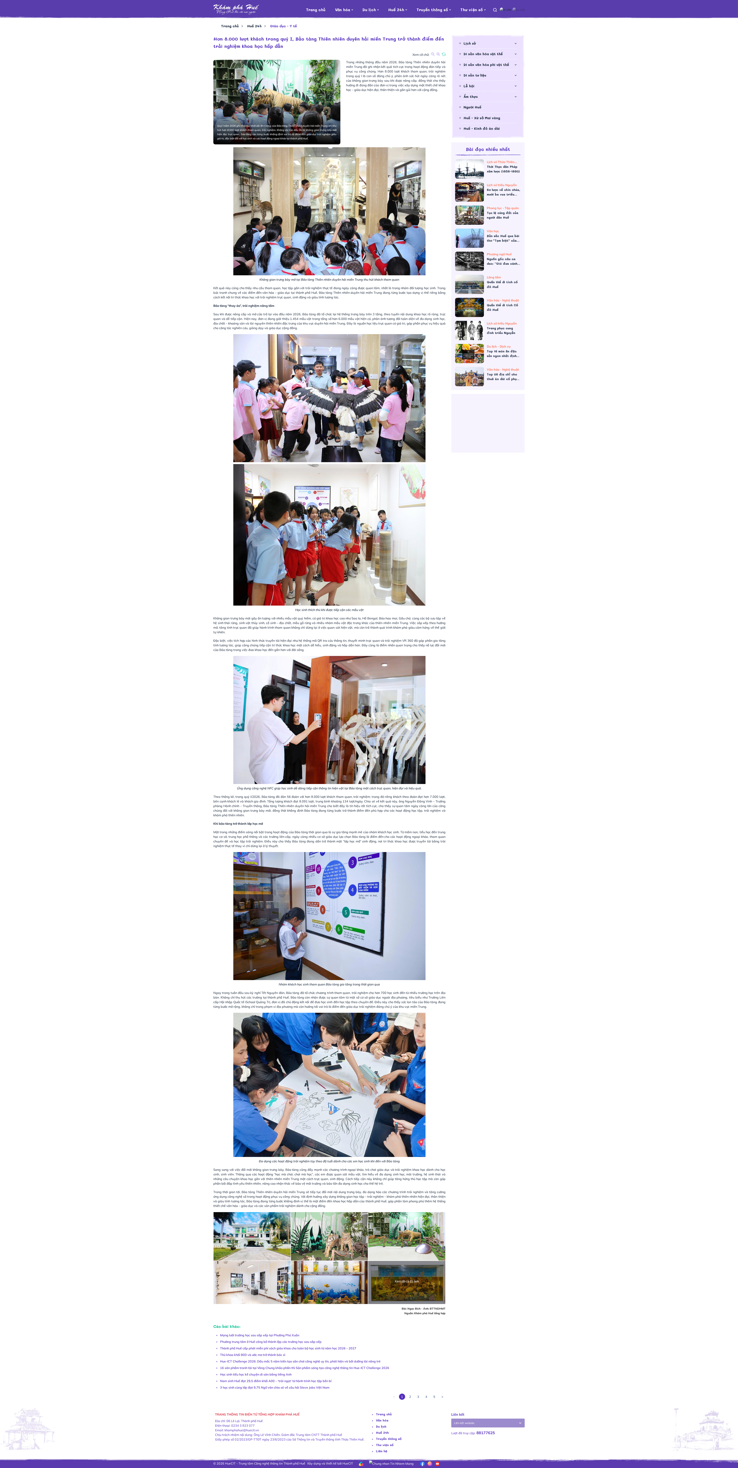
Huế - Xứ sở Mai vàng (482, 118)
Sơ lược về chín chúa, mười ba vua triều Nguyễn (503, 192)
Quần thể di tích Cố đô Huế (502, 307)
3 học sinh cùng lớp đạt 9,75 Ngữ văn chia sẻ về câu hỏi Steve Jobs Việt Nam (274, 1387)
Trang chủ (315, 9)
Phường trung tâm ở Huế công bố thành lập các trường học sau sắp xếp (271, 1342)
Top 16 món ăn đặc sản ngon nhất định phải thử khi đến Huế (503, 353)
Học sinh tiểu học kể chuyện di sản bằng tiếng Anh (256, 1374)
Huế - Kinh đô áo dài (482, 128)
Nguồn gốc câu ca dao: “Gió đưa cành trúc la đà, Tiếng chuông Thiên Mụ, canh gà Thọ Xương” (502, 261)
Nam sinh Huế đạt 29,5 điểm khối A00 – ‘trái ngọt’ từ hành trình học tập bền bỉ (276, 1381)
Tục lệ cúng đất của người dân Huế (502, 215)
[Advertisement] (488, 425)
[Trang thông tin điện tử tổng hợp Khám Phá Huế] (236, 9)
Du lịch (369, 9)
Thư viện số (471, 9)
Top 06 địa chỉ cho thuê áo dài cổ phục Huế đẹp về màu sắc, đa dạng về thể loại (503, 376)
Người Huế (472, 107)
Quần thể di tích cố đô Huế (502, 284)
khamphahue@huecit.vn (241, 1430)
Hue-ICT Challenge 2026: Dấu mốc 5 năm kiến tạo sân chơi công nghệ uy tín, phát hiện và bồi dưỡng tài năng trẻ (300, 1361)
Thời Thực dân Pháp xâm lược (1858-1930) (503, 169)
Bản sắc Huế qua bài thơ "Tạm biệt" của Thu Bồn (503, 238)
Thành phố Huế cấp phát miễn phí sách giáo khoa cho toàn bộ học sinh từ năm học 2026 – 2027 (288, 1348)
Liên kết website (464, 1423)
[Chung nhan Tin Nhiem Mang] (391, 1463)
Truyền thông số (432, 9)
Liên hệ (381, 1451)
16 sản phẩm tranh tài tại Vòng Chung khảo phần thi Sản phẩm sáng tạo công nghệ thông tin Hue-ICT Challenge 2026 (304, 1368)
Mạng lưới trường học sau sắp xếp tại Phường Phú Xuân (259, 1335)
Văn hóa (342, 9)
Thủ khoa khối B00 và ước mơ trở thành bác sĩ (252, 1355)
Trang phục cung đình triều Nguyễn (501, 330)
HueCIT (347, 1463)
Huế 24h (396, 9)
